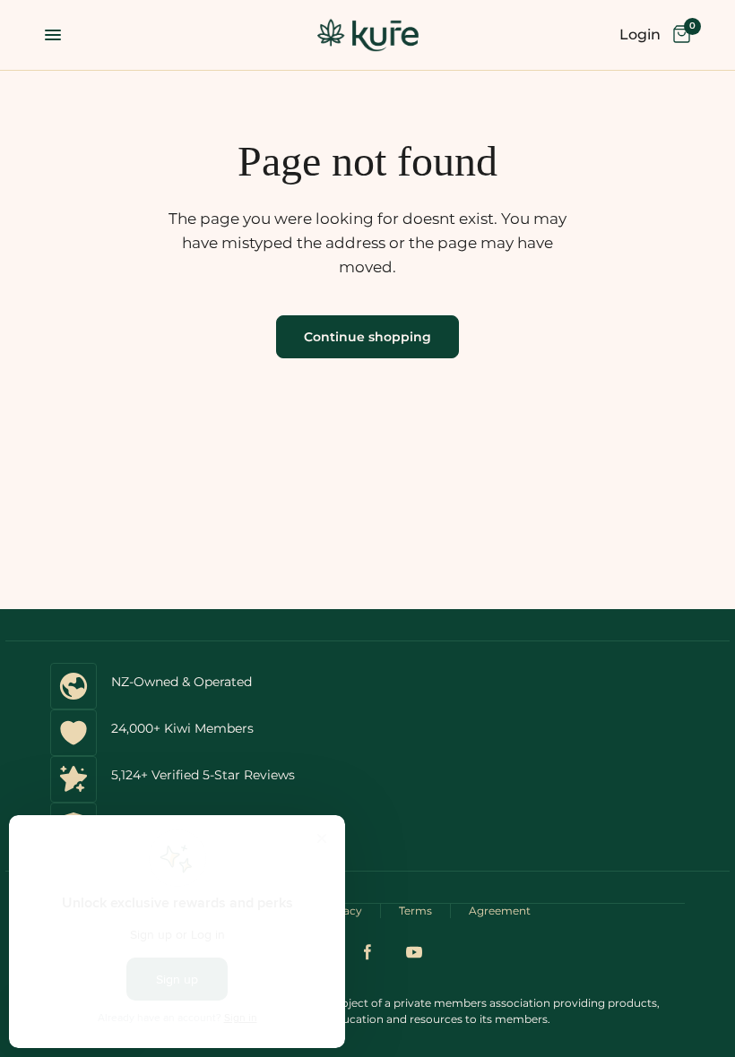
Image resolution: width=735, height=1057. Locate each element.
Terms (415, 910)
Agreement (500, 910)
